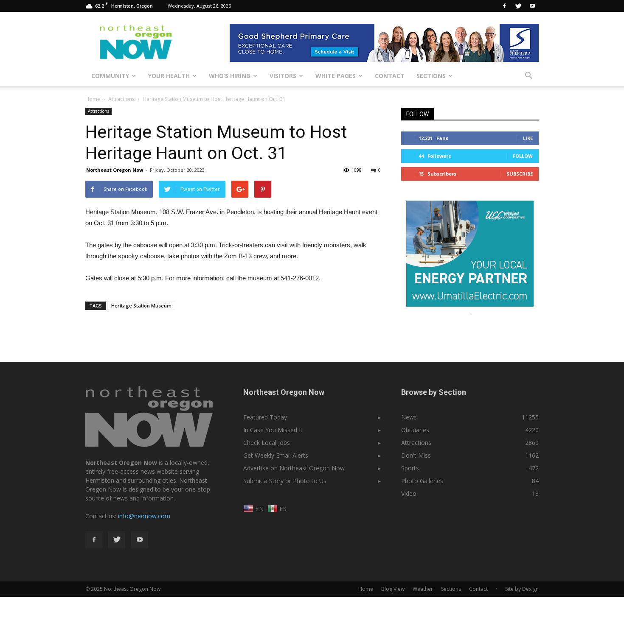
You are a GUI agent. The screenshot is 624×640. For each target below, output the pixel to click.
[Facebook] (504, 6)
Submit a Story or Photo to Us (284, 481)
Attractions (98, 111)
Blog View (393, 588)
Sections (431, 76)
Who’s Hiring (229, 76)
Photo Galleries (422, 481)
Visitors (283, 76)
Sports (410, 468)
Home (92, 99)
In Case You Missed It (273, 430)
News (409, 417)
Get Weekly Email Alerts (275, 455)
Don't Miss (416, 455)
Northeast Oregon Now (114, 170)
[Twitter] (518, 6)
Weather (423, 588)
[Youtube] (532, 6)
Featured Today (265, 417)
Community (110, 76)
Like (528, 138)
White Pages (335, 76)
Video (408, 493)
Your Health (169, 76)
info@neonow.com (144, 516)
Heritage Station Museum (141, 305)
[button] (528, 76)
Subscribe (519, 173)
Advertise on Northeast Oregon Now (294, 468)
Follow (523, 156)
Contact (390, 76)
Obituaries (415, 430)
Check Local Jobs (266, 443)
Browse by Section (433, 392)
